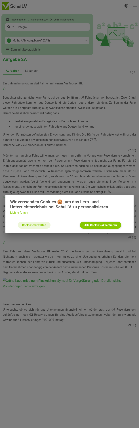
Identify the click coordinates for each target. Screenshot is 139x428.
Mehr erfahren (19, 212)
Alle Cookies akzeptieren (100, 225)
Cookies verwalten (34, 225)
